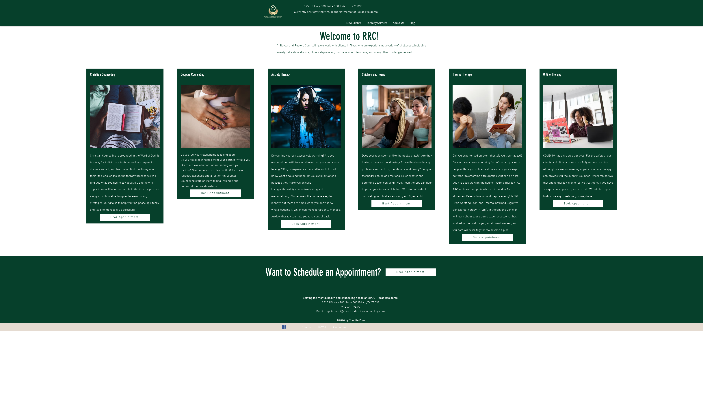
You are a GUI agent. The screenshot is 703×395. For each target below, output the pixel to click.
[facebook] (284, 327)
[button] (377, 23)
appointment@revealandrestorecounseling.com (355, 311)
